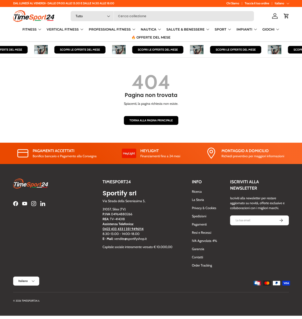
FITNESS (29, 29)
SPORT (220, 29)
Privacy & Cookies (204, 208)
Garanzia (198, 249)
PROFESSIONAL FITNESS (110, 29)
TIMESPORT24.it (30, 300)
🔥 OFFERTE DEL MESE (151, 37)
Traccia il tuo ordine (257, 3)
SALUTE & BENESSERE (185, 29)
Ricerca (197, 192)
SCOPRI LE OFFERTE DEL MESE (78, 49)
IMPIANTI (244, 29)
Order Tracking (202, 265)
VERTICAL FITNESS (63, 29)
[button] (286, 16)
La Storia (198, 200)
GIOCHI (268, 29)
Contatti (197, 257)
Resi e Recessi (201, 233)
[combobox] (162, 16)
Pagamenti (199, 224)
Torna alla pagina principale (151, 120)
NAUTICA (148, 29)
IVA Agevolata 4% (204, 241)
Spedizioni (199, 216)
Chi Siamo (232, 3)
